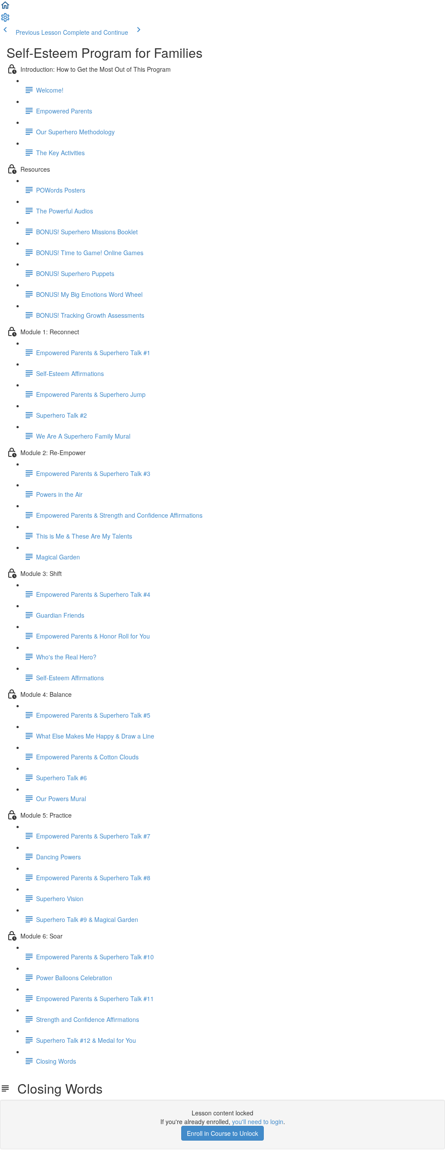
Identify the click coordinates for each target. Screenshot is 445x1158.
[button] (5, 7)
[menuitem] (5, 20)
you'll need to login (257, 1121)
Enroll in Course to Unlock (222, 1133)
